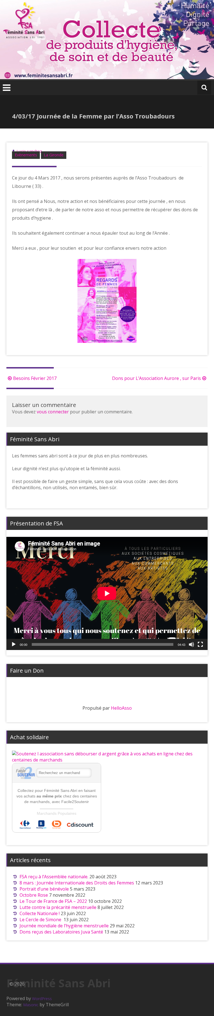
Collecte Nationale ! (40, 913)
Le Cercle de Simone (41, 919)
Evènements (26, 154)
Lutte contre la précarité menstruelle (58, 907)
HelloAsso (121, 708)
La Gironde (54, 154)
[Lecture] (13, 644)
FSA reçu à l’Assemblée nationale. (54, 877)
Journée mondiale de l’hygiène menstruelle (64, 926)
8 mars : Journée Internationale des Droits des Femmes (77, 883)
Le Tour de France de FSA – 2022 (53, 901)
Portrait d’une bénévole (44, 889)
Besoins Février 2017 (35, 378)
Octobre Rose (34, 895)
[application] (107, 593)
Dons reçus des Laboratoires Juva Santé (61, 932)
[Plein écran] (200, 644)
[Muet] (191, 644)
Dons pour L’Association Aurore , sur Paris (156, 378)
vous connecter (53, 412)
